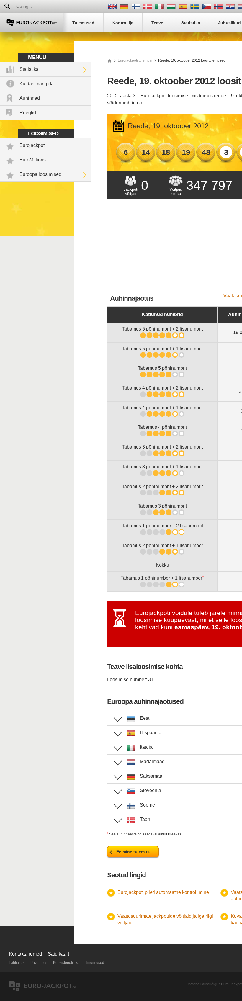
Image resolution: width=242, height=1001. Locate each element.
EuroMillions (32, 159)
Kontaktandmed (25, 953)
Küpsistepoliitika (66, 963)
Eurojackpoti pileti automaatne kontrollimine (163, 892)
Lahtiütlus (16, 963)
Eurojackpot (32, 145)
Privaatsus (38, 963)
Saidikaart (58, 953)
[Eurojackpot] (31, 22)
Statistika (29, 69)
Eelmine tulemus (133, 851)
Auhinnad (29, 98)
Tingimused (94, 963)
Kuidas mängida (36, 83)
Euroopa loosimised (40, 174)
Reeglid (27, 112)
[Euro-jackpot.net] (109, 60)
